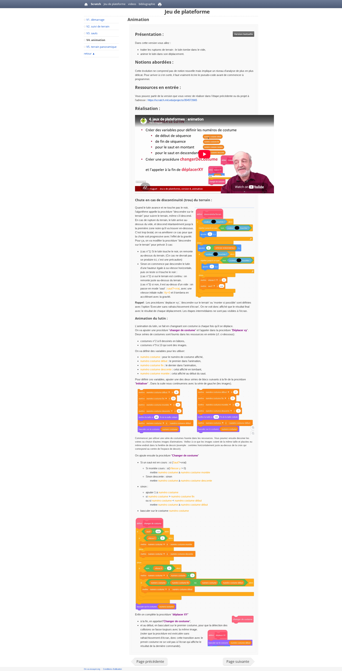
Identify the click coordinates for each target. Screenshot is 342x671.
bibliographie (147, 4)
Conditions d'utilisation (112, 669)
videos (132, 4)
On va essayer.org (92, 669)
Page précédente (150, 661)
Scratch (96, 4)
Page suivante (237, 661)
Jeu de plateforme (114, 4)
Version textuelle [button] (243, 34)
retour (89, 53)
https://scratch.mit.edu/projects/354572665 (172, 100)
